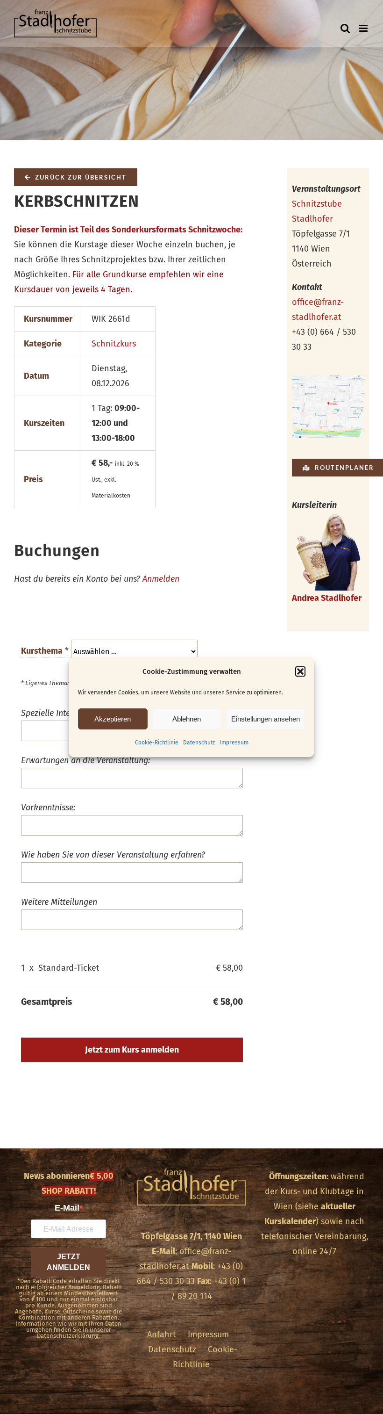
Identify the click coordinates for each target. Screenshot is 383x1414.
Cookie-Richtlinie (156, 742)
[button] (300, 671)
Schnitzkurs (114, 344)
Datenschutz (199, 742)
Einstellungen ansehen (265, 719)
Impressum (234, 742)
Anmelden (160, 579)
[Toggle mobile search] (345, 28)
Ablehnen (186, 719)
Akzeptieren (112, 719)
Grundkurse (125, 274)
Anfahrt (161, 1334)
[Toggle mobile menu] (364, 28)
